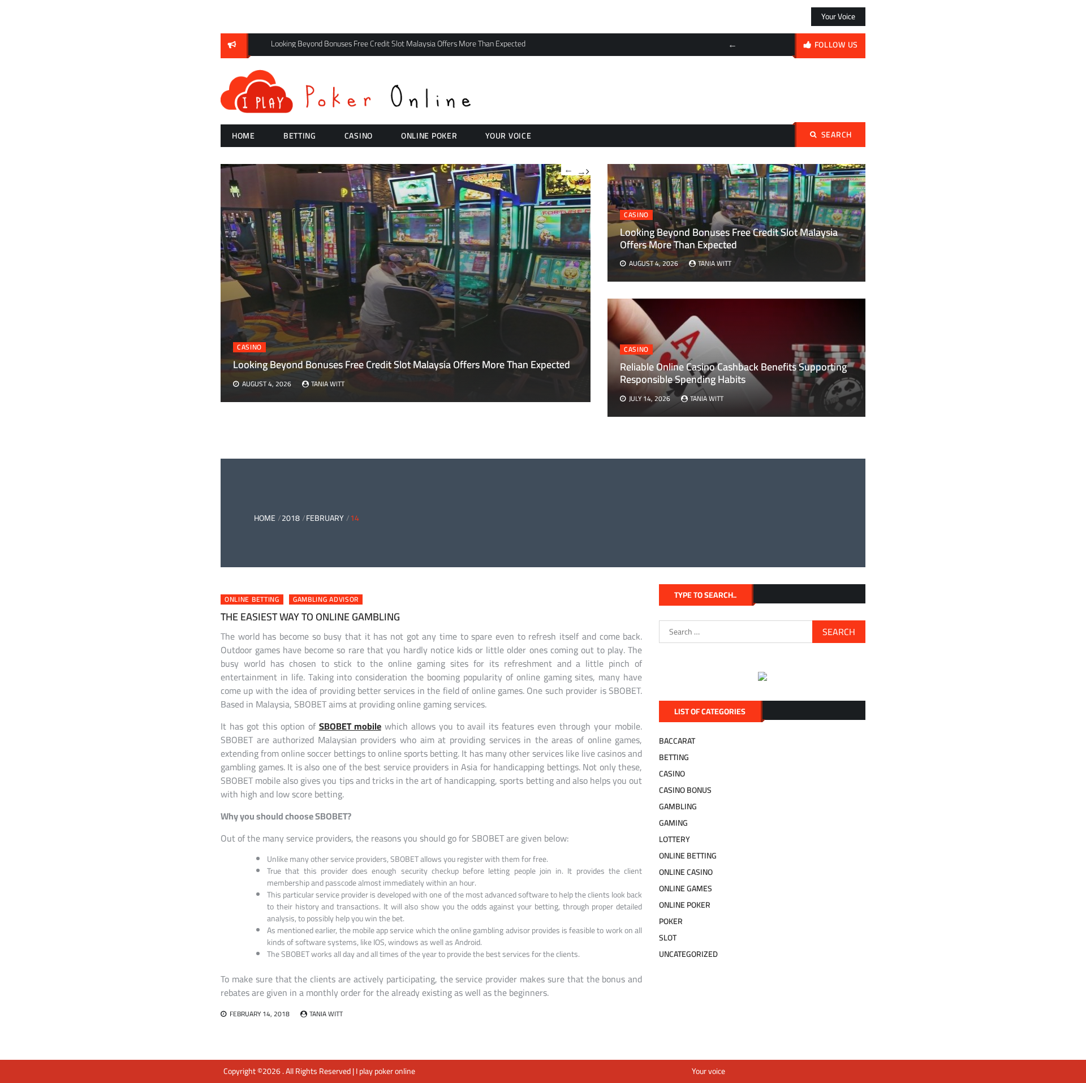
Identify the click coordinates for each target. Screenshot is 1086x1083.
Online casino (686, 872)
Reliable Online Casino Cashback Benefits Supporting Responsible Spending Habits (733, 373)
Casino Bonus (685, 790)
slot (667, 938)
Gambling (678, 806)
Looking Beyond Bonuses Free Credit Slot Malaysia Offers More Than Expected (729, 238)
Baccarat (677, 741)
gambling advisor (326, 599)
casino (358, 135)
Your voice (838, 16)
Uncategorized (688, 954)
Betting (299, 135)
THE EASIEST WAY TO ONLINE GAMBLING (310, 616)
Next (583, 169)
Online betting (252, 599)
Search (836, 134)
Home (243, 135)
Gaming (673, 823)
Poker (671, 921)
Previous (732, 44)
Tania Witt (714, 263)
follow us (836, 44)
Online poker (429, 135)
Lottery (674, 839)
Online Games (685, 888)
